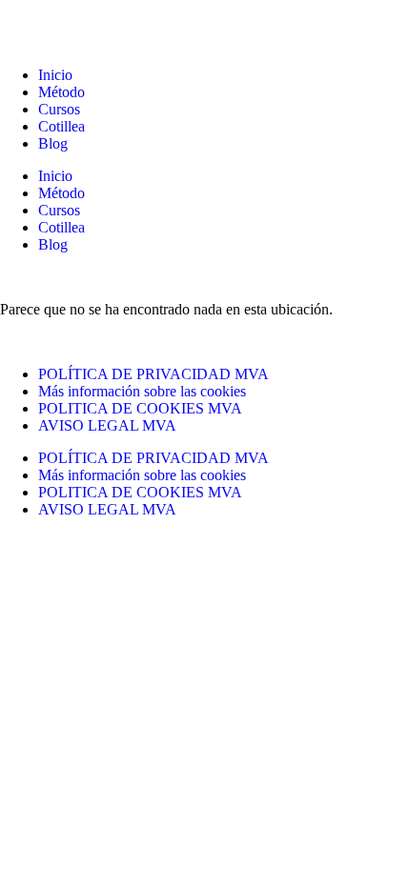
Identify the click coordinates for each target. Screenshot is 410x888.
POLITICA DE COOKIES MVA (140, 408)
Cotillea (61, 126)
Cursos (59, 109)
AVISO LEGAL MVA (107, 425)
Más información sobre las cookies (142, 391)
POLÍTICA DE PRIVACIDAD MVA (153, 374)
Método (61, 92)
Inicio (55, 75)
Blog (53, 143)
